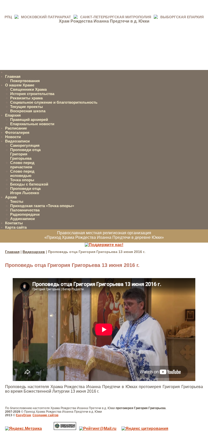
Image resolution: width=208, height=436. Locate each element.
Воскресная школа (27, 111)
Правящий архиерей (29, 119)
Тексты (16, 201)
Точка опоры (22, 180)
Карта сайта (16, 227)
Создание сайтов (45, 415)
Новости (13, 137)
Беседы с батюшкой (29, 184)
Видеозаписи (17, 141)
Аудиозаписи (22, 218)
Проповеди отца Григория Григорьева (25, 154)
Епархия (13, 115)
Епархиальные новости (32, 124)
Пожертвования (25, 81)
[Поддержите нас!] (104, 245)
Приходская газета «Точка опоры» (42, 206)
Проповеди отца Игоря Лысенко (25, 190)
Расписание (16, 128)
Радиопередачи (25, 214)
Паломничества (25, 210)
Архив (11, 197)
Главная (13, 76)
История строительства (32, 94)
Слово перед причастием (22, 164)
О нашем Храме (19, 85)
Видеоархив (34, 252)
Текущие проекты (26, 106)
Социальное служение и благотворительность (53, 102)
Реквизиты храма (26, 98)
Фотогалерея (17, 132)
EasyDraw (23, 415)
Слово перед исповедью (22, 173)
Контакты (14, 223)
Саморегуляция (25, 145)
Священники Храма (28, 89)
